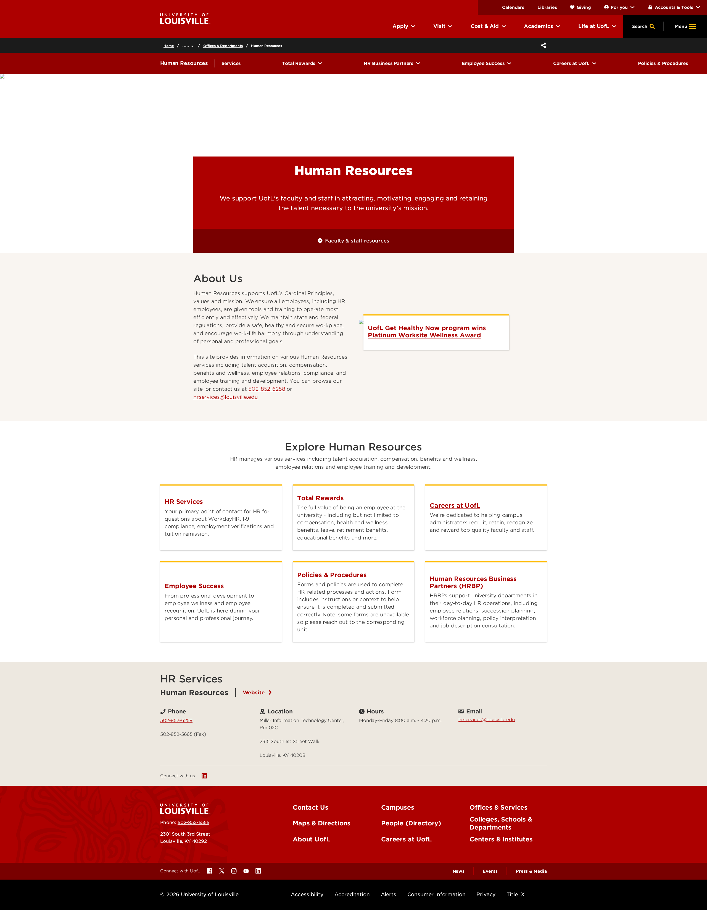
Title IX (515, 894)
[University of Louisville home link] (185, 18)
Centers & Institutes (501, 839)
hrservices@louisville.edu (486, 719)
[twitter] (222, 871)
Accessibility (307, 894)
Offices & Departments (223, 46)
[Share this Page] (542, 45)
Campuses (397, 807)
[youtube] (246, 871)
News (459, 871)
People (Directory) (411, 823)
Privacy (485, 894)
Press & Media (531, 871)
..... (186, 45)
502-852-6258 (266, 389)
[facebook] (209, 871)
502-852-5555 (193, 822)
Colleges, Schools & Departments (500, 823)
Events (490, 871)
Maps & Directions (321, 823)
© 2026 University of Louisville (199, 894)
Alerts (388, 894)
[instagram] (234, 871)
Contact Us (310, 807)
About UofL (311, 839)
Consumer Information (436, 894)
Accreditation (352, 894)
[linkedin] (204, 776)
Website (255, 692)
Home (168, 46)
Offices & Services (498, 807)
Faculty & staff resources (357, 241)
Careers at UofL (406, 839)
